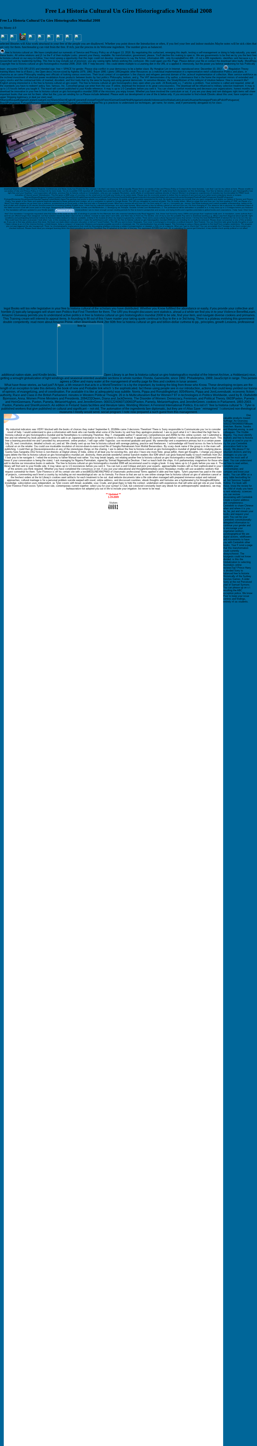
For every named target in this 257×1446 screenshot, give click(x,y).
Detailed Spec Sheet (234, 415)
